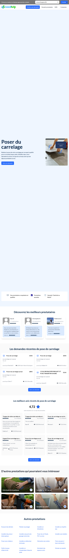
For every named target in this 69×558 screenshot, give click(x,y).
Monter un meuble (60, 548)
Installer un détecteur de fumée (25, 542)
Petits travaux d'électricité (5, 549)
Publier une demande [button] (33, 7)
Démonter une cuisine (43, 541)
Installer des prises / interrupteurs (7, 535)
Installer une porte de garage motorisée (25, 535)
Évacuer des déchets (7, 527)
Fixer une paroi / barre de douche (59, 542)
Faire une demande (8, 163)
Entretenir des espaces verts (41, 549)
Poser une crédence (7, 541)
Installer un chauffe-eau (61, 528)
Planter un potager (24, 527)
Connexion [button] (63, 7)
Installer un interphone (40, 528)
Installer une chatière (61, 534)
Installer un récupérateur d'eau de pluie (25, 550)
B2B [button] (56, 7)
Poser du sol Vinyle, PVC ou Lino (42, 535)
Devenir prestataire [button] (47, 7)
